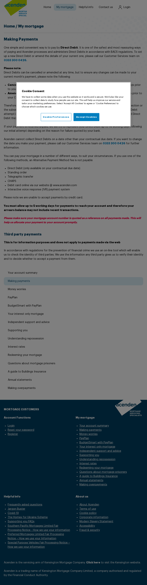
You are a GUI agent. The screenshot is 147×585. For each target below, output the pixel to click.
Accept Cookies (86, 117)
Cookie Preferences (56, 117)
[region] (73, 104)
